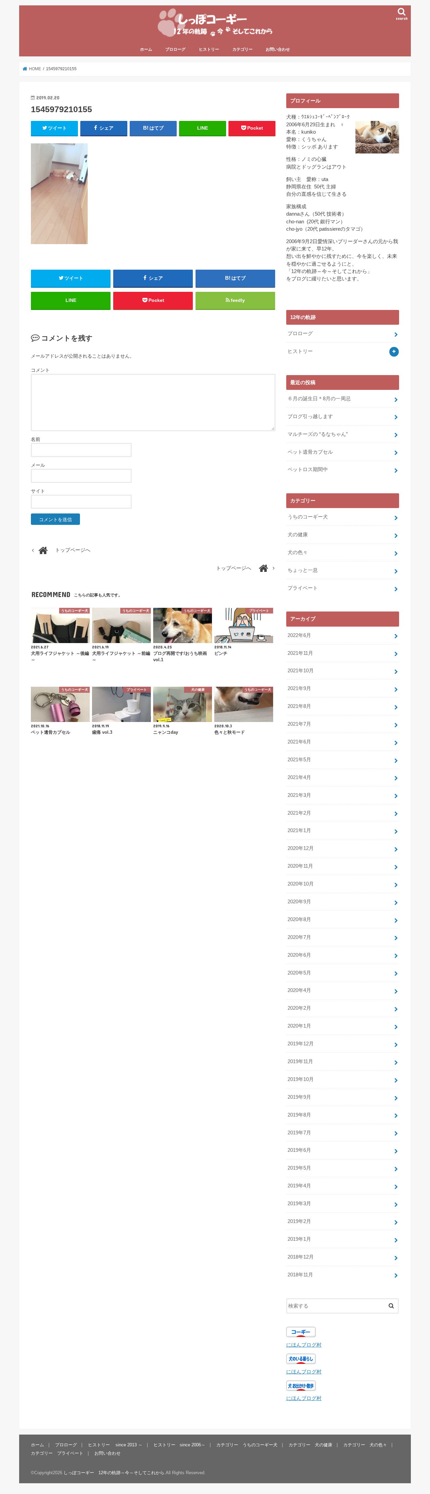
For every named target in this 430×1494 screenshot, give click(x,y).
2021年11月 (300, 653)
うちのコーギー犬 (308, 516)
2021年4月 (299, 777)
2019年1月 (299, 1239)
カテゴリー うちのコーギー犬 (246, 1444)
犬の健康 (298, 534)
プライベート (303, 588)
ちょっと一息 (303, 570)
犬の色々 (298, 552)
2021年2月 (299, 813)
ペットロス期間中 (308, 469)
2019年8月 (299, 1115)
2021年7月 (299, 724)
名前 (35, 439)
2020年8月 (299, 919)
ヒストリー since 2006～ (179, 1444)
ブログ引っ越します (310, 416)
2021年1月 (299, 830)
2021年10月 (301, 670)
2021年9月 (299, 688)
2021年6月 (299, 741)
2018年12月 (301, 1257)
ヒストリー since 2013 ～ (115, 1444)
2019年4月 (299, 1185)
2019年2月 (299, 1221)
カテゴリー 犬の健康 (310, 1444)
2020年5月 (299, 973)
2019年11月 (300, 1061)
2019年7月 (299, 1132)
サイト (38, 491)
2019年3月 (299, 1203)
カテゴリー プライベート (57, 1452)
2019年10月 (301, 1079)
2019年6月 (299, 1150)
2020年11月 (300, 866)
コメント (40, 370)
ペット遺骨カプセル (310, 452)
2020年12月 (301, 848)
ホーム (146, 49)
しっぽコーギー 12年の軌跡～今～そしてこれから (113, 1472)
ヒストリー (209, 49)
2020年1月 (299, 1026)
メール (38, 465)
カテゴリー (242, 49)
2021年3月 (299, 795)
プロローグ (175, 49)
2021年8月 (299, 706)
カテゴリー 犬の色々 (365, 1444)
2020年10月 (301, 884)
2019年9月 (299, 1097)
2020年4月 (299, 990)
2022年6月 (299, 635)
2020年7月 (299, 937)
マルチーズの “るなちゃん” (318, 434)
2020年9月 (299, 901)
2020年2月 (299, 1008)
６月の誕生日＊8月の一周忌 (319, 398)
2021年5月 (299, 759)
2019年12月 (301, 1043)
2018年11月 (300, 1274)
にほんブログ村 (303, 1345)
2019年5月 (299, 1168)
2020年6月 (299, 955)
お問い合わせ (278, 49)
